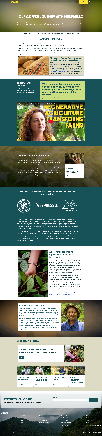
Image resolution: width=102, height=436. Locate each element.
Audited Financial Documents (93, 425)
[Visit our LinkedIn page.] (96, 432)
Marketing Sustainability (67, 422)
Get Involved (56, 1)
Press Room (89, 415)
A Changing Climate (27, 33)
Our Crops (41, 417)
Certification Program (66, 417)
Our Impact (49, 1)
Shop (22, 422)
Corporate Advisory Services (68, 420)
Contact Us (89, 420)
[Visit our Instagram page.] (95, 432)
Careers (88, 417)
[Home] (14, 2)
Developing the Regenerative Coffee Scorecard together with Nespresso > (63, 293)
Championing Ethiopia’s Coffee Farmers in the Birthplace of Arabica (76, 380)
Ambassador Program (44, 422)
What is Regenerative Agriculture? (72, 167)
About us (41, 415)
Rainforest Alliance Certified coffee (24, 378)
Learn (64, 1)
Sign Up (22, 357)
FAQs (87, 422)
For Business (69, 1)
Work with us (64, 415)
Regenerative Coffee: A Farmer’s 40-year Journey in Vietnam (41, 379)
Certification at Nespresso (72, 33)
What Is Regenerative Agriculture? (59, 378)
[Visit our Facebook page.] (93, 432)
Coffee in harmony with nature (42, 33)
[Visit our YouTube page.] (100, 432)
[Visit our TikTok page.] (98, 432)
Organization (24, 412)
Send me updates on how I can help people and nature (69, 404)
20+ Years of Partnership (58, 33)
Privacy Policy (84, 432)
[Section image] (74, 164)
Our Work (42, 1)
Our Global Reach (43, 420)
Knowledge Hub (65, 425)
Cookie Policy (89, 432)
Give (84, 2)
